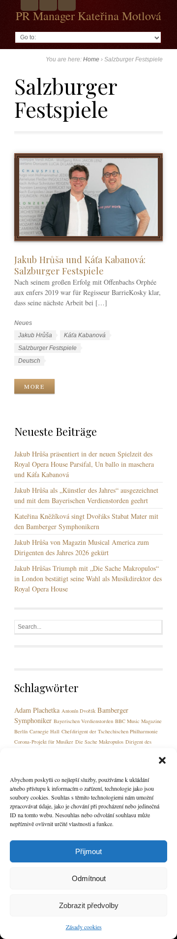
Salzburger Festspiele (47, 348)
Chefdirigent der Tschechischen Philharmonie (109, 731)
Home (91, 59)
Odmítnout (89, 878)
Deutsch (29, 360)
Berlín (21, 731)
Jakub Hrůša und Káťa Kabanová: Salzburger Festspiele (80, 265)
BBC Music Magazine (138, 721)
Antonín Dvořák (78, 710)
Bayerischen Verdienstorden (83, 721)
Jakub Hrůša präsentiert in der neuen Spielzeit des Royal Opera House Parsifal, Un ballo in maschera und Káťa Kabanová (84, 464)
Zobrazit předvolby (88, 905)
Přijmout (88, 851)
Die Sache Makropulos (99, 741)
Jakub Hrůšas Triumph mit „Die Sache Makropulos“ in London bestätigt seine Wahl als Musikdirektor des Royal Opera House (88, 578)
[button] (162, 760)
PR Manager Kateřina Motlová (88, 16)
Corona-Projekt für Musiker (43, 741)
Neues (23, 323)
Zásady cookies (84, 927)
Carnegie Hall (44, 731)
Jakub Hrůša (35, 335)
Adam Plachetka (36, 710)
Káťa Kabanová (85, 335)
